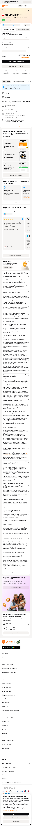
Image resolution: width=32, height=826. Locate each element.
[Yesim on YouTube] (12, 788)
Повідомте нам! (21, 126)
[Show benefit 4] (16, 202)
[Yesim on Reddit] (14, 788)
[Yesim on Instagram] (5, 788)
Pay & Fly (5, 422)
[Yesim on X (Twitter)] (10, 788)
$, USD (26, 25)
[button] (16, 93)
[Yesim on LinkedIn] (7, 788)
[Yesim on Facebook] (2, 788)
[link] (6, 647)
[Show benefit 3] (15, 202)
